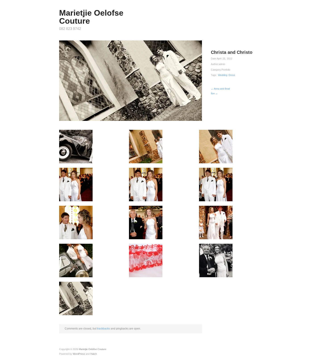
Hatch (93, 354)
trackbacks (103, 328)
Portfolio (226, 69)
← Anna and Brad (220, 88)
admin (222, 64)
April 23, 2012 (224, 58)
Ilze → (214, 93)
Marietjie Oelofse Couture (91, 16)
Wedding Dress (226, 75)
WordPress (79, 354)
